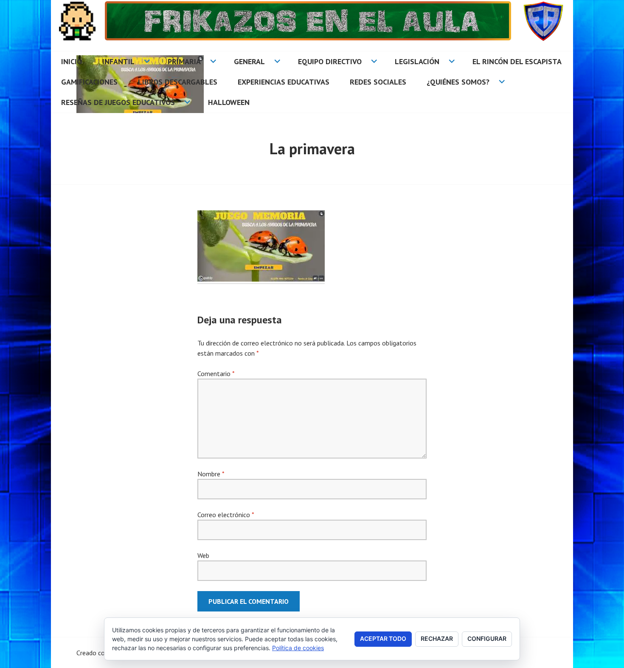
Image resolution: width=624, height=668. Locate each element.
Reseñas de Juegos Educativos (118, 102)
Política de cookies (298, 647)
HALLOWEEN (229, 102)
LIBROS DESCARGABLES (177, 82)
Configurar (486, 638)
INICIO (71, 61)
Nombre (210, 474)
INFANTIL (118, 61)
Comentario (215, 373)
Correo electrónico (225, 514)
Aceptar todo (383, 638)
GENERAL (249, 61)
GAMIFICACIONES (89, 82)
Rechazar (437, 638)
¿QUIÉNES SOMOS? (458, 82)
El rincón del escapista (517, 61)
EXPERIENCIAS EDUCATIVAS (283, 82)
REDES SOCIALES (378, 82)
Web (203, 555)
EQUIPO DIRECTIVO (330, 61)
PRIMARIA (184, 61)
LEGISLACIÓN (417, 61)
